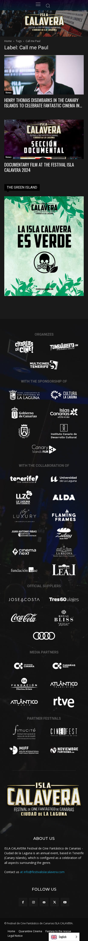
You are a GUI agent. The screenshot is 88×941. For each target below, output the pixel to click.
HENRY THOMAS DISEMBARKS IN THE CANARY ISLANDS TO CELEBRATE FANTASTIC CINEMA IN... (43, 103)
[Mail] (44, 902)
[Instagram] (33, 902)
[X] (54, 902)
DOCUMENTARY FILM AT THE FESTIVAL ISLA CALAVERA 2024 (39, 167)
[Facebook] (23, 902)
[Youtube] (65, 902)
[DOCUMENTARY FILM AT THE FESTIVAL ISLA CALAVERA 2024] (44, 139)
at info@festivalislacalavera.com (42, 872)
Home (8, 41)
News (9, 92)
